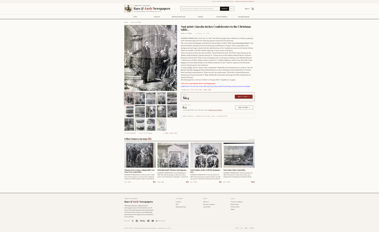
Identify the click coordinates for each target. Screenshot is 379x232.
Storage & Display (243, 16)
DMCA (233, 209)
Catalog (200, 16)
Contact (178, 202)
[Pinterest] (137, 221)
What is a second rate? (215, 110)
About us (206, 202)
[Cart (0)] (253, 9)
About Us (157, 16)
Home (135, 16)
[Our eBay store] (142, 221)
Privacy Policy (235, 207)
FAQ (177, 204)
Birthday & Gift (178, 16)
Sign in (247, 8)
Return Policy (235, 204)
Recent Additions (222, 16)
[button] (150, 58)
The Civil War (196, 90)
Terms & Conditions (237, 202)
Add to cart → (244, 96)
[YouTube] (152, 221)
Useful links (206, 207)
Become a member (209, 204)
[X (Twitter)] (133, 221)
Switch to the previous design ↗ (245, 1)
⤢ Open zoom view (170, 133)
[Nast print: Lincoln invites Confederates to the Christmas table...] (129, 98)
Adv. (231, 8)
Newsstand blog (181, 207)
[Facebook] (148, 221)
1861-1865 (207, 90)
